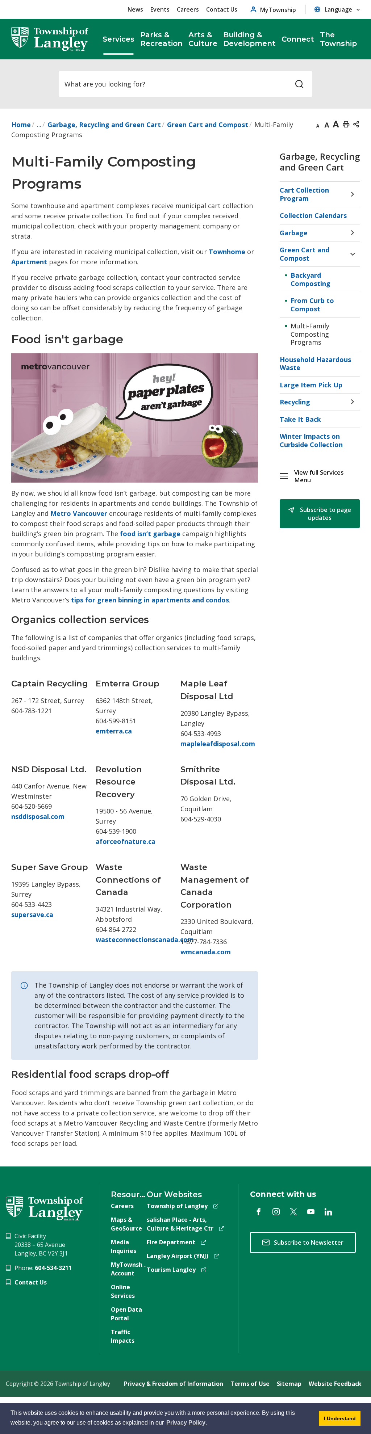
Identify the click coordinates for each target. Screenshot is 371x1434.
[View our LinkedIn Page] (328, 1211)
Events (160, 9)
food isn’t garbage (150, 533)
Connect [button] (298, 39)
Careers (188, 9)
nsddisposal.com (37, 816)
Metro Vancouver (78, 513)
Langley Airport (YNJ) (177, 1256)
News (135, 9)
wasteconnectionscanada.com (145, 939)
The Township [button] (338, 39)
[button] (327, 476)
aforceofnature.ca (125, 841)
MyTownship (278, 9)
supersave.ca (32, 914)
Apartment (29, 261)
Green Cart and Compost (207, 124)
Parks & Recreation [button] (161, 39)
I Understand (337, 1421)
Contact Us (221, 9)
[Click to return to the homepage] (50, 39)
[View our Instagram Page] (276, 1211)
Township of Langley (177, 1206)
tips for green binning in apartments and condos (150, 600)
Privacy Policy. (186, 1423)
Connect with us (283, 1194)
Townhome (227, 251)
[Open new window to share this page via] (356, 123)
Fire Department (171, 1242)
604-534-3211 (53, 1268)
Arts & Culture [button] (202, 39)
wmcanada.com (205, 951)
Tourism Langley (171, 1270)
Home (21, 124)
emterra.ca (114, 731)
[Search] (299, 84)
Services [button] (118, 39)
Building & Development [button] (249, 39)
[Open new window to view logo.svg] (44, 1208)
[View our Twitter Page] (293, 1211)
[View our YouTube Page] (311, 1211)
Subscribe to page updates (325, 514)
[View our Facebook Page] (258, 1211)
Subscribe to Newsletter (308, 1242)
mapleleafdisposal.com (217, 743)
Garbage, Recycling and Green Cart (104, 124)
